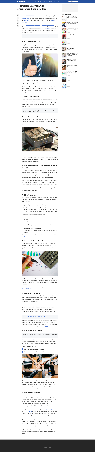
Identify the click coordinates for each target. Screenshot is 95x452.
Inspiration (42, 1)
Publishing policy (62, 443)
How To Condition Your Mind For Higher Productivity (38, 316)
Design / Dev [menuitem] (29, 1)
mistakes (48, 28)
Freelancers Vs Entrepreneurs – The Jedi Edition (43, 36)
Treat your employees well (28, 339)
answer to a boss (25, 18)
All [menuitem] (55, 1)
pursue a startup (26, 20)
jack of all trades (28, 411)
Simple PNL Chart (51, 287)
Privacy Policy (67, 443)
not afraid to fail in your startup (33, 25)
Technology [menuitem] (35, 1)
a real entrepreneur (30, 15)
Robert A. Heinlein (32, 395)
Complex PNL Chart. (26, 288)
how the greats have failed (48, 25)
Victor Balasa (20, 11)
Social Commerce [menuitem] (49, 1)
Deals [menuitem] (59, 1)
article (23, 236)
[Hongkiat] (21, 1)
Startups (25, 11)
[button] (18, 15)
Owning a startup (50, 409)
